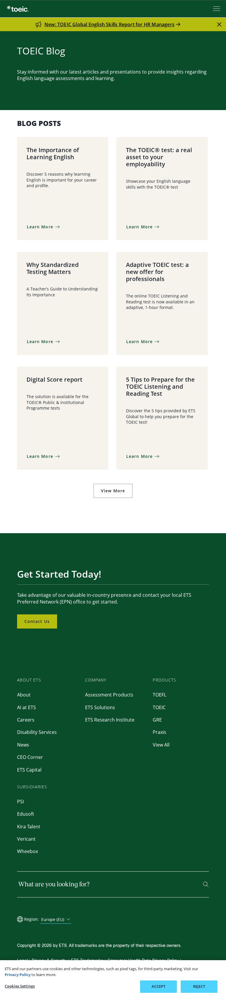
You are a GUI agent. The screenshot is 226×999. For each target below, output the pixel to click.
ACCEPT (159, 986)
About (24, 695)
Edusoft (25, 814)
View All (161, 745)
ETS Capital (29, 770)
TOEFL (159, 695)
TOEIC (159, 707)
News (23, 745)
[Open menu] (217, 9)
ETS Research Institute (109, 720)
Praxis (159, 732)
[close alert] (219, 24)
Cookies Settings (20, 986)
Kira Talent (28, 826)
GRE (157, 720)
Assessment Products (109, 695)
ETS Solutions (100, 707)
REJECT (199, 986)
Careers (25, 720)
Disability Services (37, 732)
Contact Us (37, 621)
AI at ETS (26, 707)
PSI (20, 801)
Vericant (26, 839)
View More (113, 490)
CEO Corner (30, 757)
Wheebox (27, 851)
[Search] (205, 884)
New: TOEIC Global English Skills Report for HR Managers (109, 24)
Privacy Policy (18, 974)
